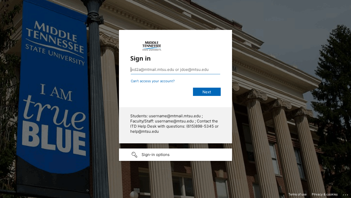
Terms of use (297, 194)
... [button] (346, 193)
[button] (175, 154)
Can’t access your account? (153, 81)
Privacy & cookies (325, 194)
